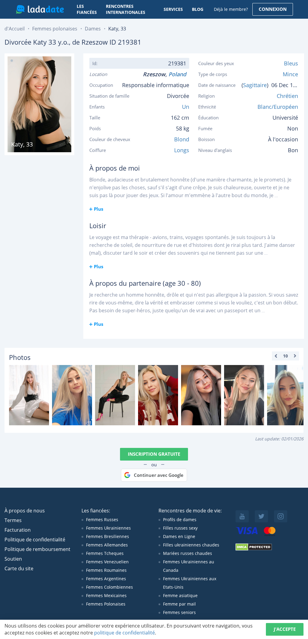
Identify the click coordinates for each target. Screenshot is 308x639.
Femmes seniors (179, 612)
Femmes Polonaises (105, 604)
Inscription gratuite (154, 454)
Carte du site (19, 568)
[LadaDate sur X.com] (261, 516)
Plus (98, 209)
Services (173, 9)
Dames (93, 28)
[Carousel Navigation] (285, 355)
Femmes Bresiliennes (107, 536)
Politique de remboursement (37, 549)
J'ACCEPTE (285, 629)
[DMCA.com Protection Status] (254, 549)
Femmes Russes (102, 519)
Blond (181, 139)
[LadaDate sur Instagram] (280, 516)
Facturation (18, 530)
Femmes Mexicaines (106, 595)
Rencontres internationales (125, 9)
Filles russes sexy (180, 528)
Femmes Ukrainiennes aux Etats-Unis (189, 583)
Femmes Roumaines (106, 570)
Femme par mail (179, 604)
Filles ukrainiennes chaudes (191, 545)
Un (185, 106)
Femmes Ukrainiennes (108, 528)
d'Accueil (15, 28)
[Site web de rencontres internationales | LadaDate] (40, 9)
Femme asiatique (180, 595)
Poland (178, 74)
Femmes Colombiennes (109, 587)
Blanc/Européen (277, 106)
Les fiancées (87, 9)
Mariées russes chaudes (187, 553)
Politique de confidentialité (35, 539)
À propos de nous (25, 510)
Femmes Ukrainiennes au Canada (188, 566)
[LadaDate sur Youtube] (242, 516)
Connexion (273, 9)
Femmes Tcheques (105, 553)
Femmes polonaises (54, 28)
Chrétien (287, 95)
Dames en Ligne (179, 536)
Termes (13, 520)
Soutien (13, 559)
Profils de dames (179, 519)
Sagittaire (255, 85)
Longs (181, 150)
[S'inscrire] (29, 395)
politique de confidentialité (124, 632)
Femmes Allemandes (107, 545)
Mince (290, 74)
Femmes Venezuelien (107, 562)
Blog (197, 9)
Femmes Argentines (106, 578)
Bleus (291, 63)
